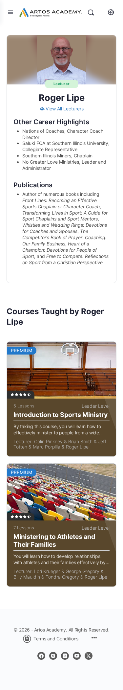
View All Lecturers (65, 108)
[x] (88, 656)
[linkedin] (65, 656)
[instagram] (53, 656)
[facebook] (41, 656)
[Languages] (109, 12)
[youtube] (77, 656)
